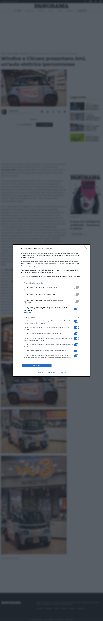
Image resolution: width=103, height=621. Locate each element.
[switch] (76, 287)
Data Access (51, 372)
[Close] (86, 248)
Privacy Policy (63, 372)
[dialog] (51, 310)
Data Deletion (40, 372)
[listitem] (51, 283)
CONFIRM (37, 365)
